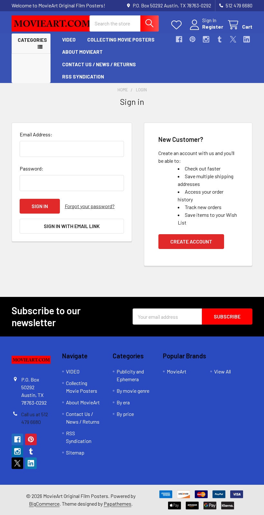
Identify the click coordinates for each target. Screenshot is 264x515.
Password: (31, 168)
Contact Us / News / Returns (99, 64)
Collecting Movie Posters (121, 39)
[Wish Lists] (177, 25)
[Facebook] (179, 39)
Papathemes (117, 504)
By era (123, 402)
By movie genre (133, 391)
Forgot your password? (90, 206)
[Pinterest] (192, 39)
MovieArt (176, 371)
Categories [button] (32, 40)
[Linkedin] (246, 39)
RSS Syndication (83, 76)
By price (125, 414)
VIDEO (69, 39)
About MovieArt (82, 52)
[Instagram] (206, 39)
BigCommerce (44, 504)
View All (222, 371)
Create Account (191, 241)
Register (212, 26)
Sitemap (75, 452)
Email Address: (36, 134)
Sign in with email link (72, 226)
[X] (233, 39)
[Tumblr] (219, 39)
